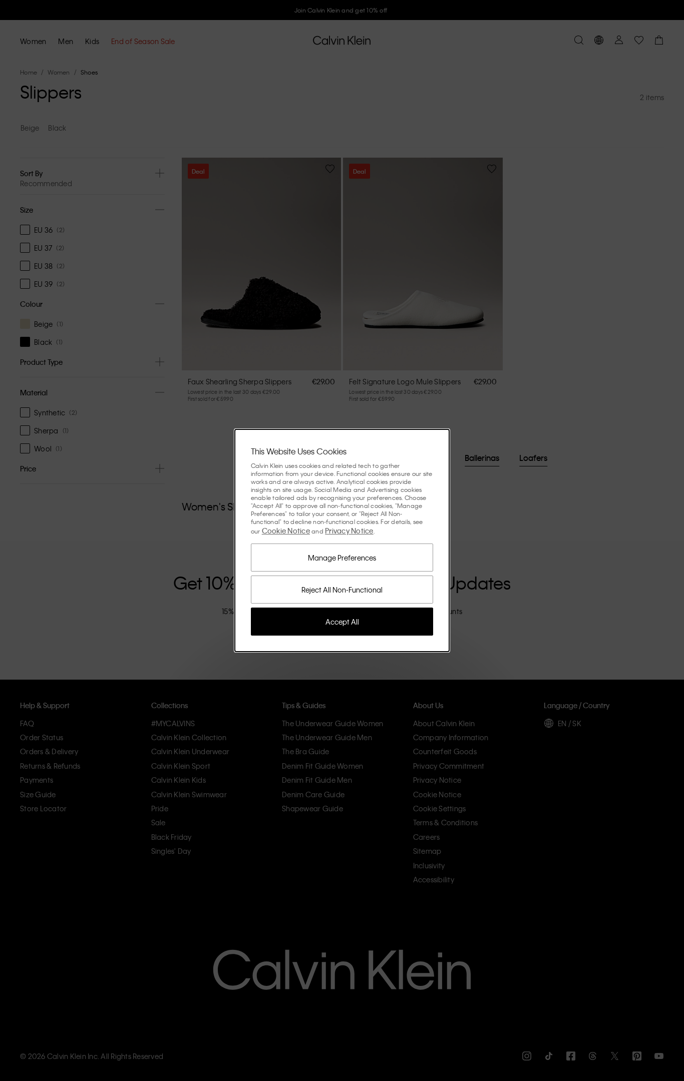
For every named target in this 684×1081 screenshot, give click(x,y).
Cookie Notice (286, 530)
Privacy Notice (349, 530)
